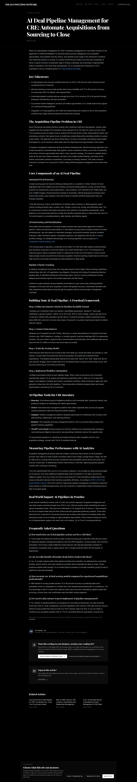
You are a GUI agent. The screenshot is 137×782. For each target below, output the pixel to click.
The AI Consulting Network (21, 4)
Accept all (108, 776)
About (97, 4)
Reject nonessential (75, 776)
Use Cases (89, 4)
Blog (103, 4)
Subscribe (41, 679)
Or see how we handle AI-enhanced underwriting (84, 656)
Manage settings (93, 776)
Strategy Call (124, 4)
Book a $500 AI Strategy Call (51, 656)
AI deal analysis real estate (70, 69)
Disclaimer (32, 619)
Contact (111, 4)
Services (79, 4)
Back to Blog (34, 13)
